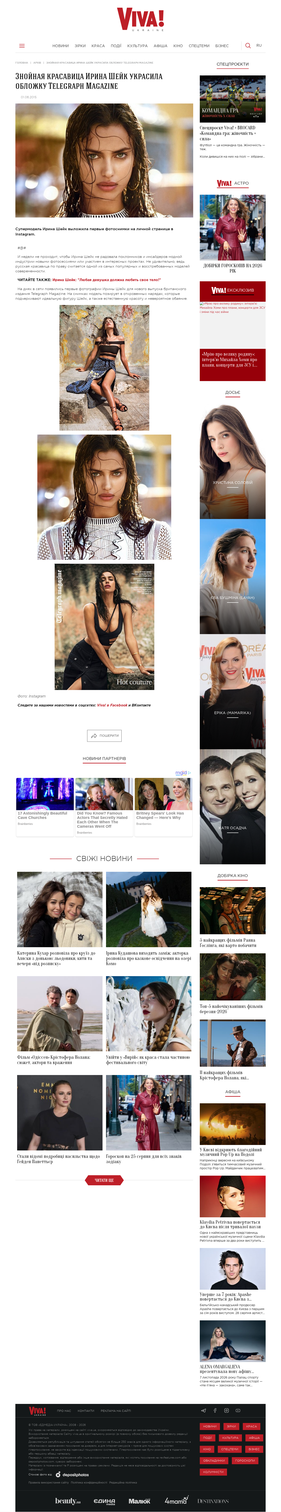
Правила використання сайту (49, 1483)
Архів (37, 62)
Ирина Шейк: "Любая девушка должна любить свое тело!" (106, 280)
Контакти (86, 1410)
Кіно (207, 1449)
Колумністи (213, 1472)
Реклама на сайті (116, 1410)
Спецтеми (229, 1449)
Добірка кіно (233, 876)
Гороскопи (245, 1460)
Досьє (232, 392)
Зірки (231, 1426)
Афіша (232, 1092)
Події (207, 1437)
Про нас (64, 1410)
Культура (230, 1437)
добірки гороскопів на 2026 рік (232, 268)
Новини (209, 1426)
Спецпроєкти (233, 64)
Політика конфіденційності (89, 1483)
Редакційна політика (123, 1483)
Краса (251, 1426)
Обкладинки (214, 1460)
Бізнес (254, 1449)
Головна (21, 62)
